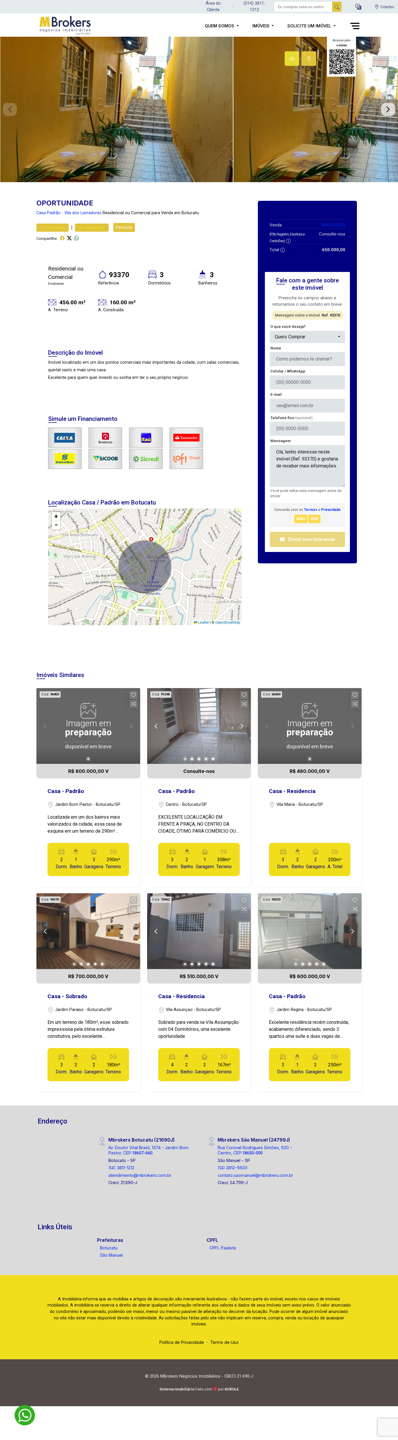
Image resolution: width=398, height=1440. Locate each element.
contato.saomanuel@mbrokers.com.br (255, 1175)
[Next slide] (388, 110)
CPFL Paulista (222, 1247)
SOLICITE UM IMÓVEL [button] (309, 25)
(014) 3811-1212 (254, 6)
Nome (275, 348)
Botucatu (108, 1247)
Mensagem (280, 441)
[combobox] (307, 337)
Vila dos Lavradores (82, 212)
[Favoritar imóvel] (133, 695)
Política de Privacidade (181, 1342)
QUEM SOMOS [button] (220, 25)
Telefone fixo (291, 418)
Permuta (124, 227)
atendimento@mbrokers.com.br (139, 1175)
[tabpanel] (199, 109)
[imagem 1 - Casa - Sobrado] (88, 931)
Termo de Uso (224, 1342)
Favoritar (55, 227)
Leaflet (203, 622)
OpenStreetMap (227, 622)
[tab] (292, 58)
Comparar (94, 227)
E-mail (276, 394)
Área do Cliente (213, 6)
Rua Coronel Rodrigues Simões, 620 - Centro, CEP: (255, 1150)
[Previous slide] (10, 110)
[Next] (241, 726)
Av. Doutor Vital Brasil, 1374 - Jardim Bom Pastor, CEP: (148, 1150)
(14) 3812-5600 (232, 1167)
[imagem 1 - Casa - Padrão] (199, 726)
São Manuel (111, 1255)
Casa (41, 212)
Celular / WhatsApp (287, 371)
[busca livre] (336, 7)
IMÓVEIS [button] (261, 25)
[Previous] (156, 726)
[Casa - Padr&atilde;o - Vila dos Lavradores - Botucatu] (65, 25)
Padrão (54, 212)
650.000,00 (333, 225)
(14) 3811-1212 (121, 1167)
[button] (358, 7)
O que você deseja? (288, 326)
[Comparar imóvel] (133, 704)
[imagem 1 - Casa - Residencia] (199, 931)
